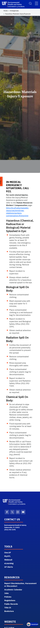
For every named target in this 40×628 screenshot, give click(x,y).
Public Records (11, 604)
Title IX (7, 607)
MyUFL (7, 556)
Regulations (9, 600)
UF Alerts (8, 567)
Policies (7, 596)
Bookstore (9, 611)
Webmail (8, 559)
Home (6, 11)
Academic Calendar (13, 589)
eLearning (8, 563)
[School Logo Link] (13, 4)
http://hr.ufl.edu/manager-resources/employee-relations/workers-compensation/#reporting (17, 212)
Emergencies (14, 11)
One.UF (7, 552)
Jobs (6, 593)
